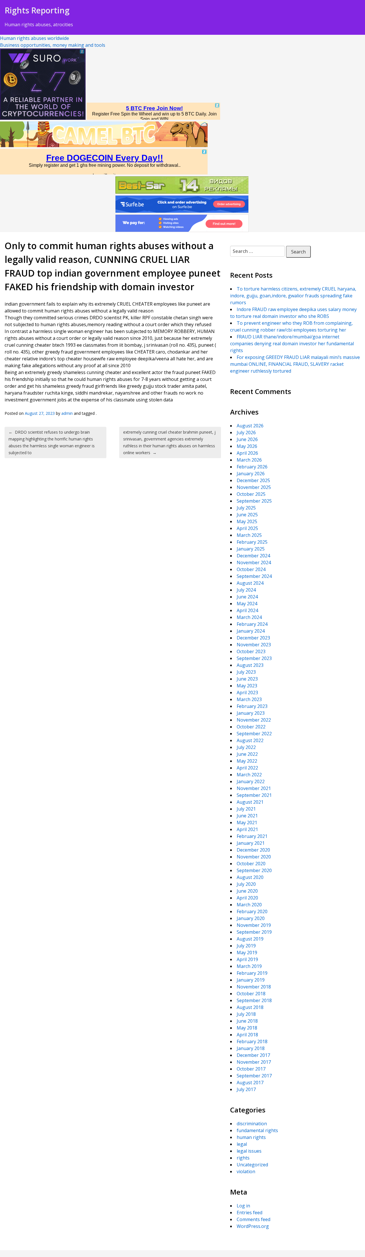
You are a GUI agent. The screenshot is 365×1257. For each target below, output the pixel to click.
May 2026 (247, 446)
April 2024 (247, 610)
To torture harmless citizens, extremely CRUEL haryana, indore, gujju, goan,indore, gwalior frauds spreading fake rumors (293, 296)
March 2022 (249, 774)
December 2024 (253, 556)
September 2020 (254, 870)
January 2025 (251, 549)
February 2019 (252, 973)
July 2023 (246, 672)
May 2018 (247, 1028)
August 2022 (250, 740)
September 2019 (254, 932)
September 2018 (254, 1000)
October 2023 (251, 651)
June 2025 (247, 514)
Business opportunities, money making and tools (52, 45)
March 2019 (249, 966)
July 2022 (246, 747)
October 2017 (251, 1069)
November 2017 (254, 1062)
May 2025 (247, 521)
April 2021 (247, 829)
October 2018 (251, 993)
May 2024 (247, 603)
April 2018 (247, 1034)
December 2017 (253, 1055)
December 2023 (253, 638)
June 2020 (247, 891)
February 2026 (252, 467)
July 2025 (246, 508)
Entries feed (249, 1212)
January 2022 (251, 781)
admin (67, 413)
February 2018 (252, 1041)
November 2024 (254, 562)
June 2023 (247, 679)
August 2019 (250, 939)
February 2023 (252, 706)
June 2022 (247, 754)
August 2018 (250, 1007)
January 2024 (251, 631)
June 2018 (247, 1021)
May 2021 (247, 822)
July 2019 (246, 946)
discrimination (252, 1123)
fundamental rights (257, 1130)
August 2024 (250, 583)
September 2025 (254, 501)
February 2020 (252, 911)
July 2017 (246, 1089)
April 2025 (247, 528)
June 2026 (247, 439)
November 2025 (254, 487)
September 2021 (254, 795)
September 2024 (254, 576)
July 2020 (246, 884)
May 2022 (247, 761)
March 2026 (249, 460)
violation (246, 1171)
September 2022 (254, 733)
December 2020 (253, 850)
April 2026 (247, 453)
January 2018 (251, 1048)
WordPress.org (253, 1226)
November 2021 (254, 788)
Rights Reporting (37, 10)
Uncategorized (252, 1164)
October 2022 (251, 727)
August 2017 (250, 1082)
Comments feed (253, 1219)
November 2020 (254, 857)
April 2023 (247, 692)
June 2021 (247, 816)
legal (242, 1144)
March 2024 (249, 617)
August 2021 (250, 802)
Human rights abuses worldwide (34, 38)
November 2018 (254, 987)
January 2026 (251, 473)
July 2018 (246, 1014)
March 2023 (249, 699)
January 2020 (251, 918)
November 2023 (254, 644)
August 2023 (250, 665)
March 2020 (249, 904)
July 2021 (246, 809)
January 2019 (251, 980)
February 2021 (252, 836)
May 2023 (247, 686)
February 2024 (252, 624)
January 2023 (251, 713)
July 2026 (246, 432)
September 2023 (254, 658)
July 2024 (246, 590)
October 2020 (251, 863)
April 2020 (247, 898)
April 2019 (247, 959)
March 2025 (249, 535)
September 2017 (254, 1076)
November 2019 (254, 925)
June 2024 (247, 597)
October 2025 (251, 494)
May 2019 (247, 952)
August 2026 (250, 426)
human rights (251, 1137)
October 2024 (251, 569)
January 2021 (251, 843)
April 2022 (247, 768)
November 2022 (254, 720)
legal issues (249, 1151)
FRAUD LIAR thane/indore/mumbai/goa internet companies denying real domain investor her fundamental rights (292, 344)
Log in (243, 1206)
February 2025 (252, 542)
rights (243, 1158)
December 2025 (253, 480)
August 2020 (250, 877)
